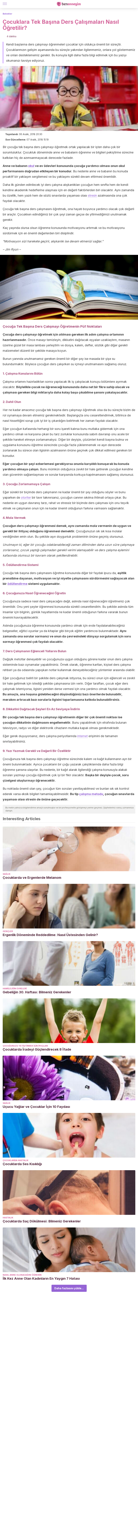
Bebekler (7, 13)
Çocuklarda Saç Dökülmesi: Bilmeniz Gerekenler (42, 1221)
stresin (92, 195)
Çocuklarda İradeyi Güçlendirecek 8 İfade (37, 1049)
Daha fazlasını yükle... (69, 1288)
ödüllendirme (17, 584)
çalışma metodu (91, 794)
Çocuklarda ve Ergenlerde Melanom (32, 878)
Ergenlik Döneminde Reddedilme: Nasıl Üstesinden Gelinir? (50, 935)
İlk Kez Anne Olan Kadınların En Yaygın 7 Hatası (41, 1278)
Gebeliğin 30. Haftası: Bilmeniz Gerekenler (37, 992)
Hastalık (8, 1217)
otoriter (26, 497)
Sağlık (6, 874)
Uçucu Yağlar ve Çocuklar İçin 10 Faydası (36, 1107)
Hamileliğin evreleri (15, 988)
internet (82, 736)
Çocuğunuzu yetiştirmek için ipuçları (25, 1046)
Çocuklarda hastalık (15, 1160)
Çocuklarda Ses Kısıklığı (22, 1164)
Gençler (8, 931)
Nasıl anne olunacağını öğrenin (22, 1275)
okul (31, 166)
